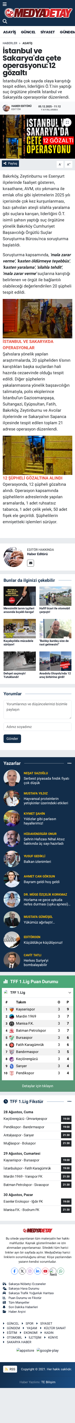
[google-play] (48, 1351)
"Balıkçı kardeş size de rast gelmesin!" (54, 642)
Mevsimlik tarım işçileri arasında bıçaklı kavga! (19, 610)
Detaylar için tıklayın (37, 1086)
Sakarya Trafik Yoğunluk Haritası (31, 1293)
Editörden (32, 937)
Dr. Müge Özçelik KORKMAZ (45, 894)
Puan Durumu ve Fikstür (25, 1298)
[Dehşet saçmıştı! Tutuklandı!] (20, 661)
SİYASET (47, 32)
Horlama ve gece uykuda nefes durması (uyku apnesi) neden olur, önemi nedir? (46, 902)
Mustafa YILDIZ (36, 793)
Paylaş (12, 163)
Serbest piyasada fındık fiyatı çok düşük (46, 780)
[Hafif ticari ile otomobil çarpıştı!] (55, 596)
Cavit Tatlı (32, 955)
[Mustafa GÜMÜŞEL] (12, 919)
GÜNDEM (13, 1328)
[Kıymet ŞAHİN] (12, 818)
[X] (22, 1271)
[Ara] (5, 21)
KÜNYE (53, 1337)
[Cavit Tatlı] (12, 960)
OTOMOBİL (14, 1337)
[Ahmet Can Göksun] (12, 879)
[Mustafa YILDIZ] (12, 798)
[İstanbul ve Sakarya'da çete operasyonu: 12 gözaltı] (37, 137)
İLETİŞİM (35, 1337)
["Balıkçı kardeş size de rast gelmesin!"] (55, 628)
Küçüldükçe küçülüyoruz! (43, 942)
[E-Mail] (30, 563)
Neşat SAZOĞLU (36, 773)
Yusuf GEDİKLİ (34, 856)
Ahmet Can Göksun (39, 876)
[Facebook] (14, 1271)
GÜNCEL (28, 32)
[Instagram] (29, 1271)
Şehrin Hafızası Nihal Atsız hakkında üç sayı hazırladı (44, 841)
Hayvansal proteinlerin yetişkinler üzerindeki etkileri (46, 801)
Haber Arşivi (17, 1312)
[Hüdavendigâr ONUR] (12, 838)
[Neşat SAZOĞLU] (12, 778)
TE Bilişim (48, 1382)
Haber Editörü (37, 554)
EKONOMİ (31, 1333)
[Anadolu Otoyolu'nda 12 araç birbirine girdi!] (55, 661)
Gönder (12, 739)
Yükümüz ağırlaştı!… (39, 922)
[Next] (53, 1271)
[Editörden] (12, 939)
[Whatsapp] (60, 1271)
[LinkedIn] (37, 1271)
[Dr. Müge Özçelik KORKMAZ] (12, 899)
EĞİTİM (12, 1333)
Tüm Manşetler (19, 1302)
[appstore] (26, 1351)
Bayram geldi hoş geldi (42, 882)
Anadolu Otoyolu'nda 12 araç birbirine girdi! (55, 675)
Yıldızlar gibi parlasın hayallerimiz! (40, 821)
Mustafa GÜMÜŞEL (38, 917)
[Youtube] (45, 1271)
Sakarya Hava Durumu (24, 1288)
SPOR (29, 1323)
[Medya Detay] (38, 13)
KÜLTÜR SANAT (55, 1328)
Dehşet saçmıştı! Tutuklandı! (15, 675)
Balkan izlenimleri (37, 862)
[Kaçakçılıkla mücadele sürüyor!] (20, 628)
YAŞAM (32, 1328)
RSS (12, 1369)
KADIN (49, 1333)
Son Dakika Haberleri (23, 1307)
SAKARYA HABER (19, 1342)
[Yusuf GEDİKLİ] (12, 859)
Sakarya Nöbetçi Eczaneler (27, 1284)
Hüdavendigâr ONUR (40, 834)
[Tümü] (69, 763)
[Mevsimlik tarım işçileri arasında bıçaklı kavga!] (20, 596)
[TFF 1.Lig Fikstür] (69, 1101)
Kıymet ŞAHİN (34, 814)
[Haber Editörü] (14, 557)
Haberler (10, 43)
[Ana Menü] (5, 4)
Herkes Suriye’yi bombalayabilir (36, 962)
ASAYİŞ (9, 32)
